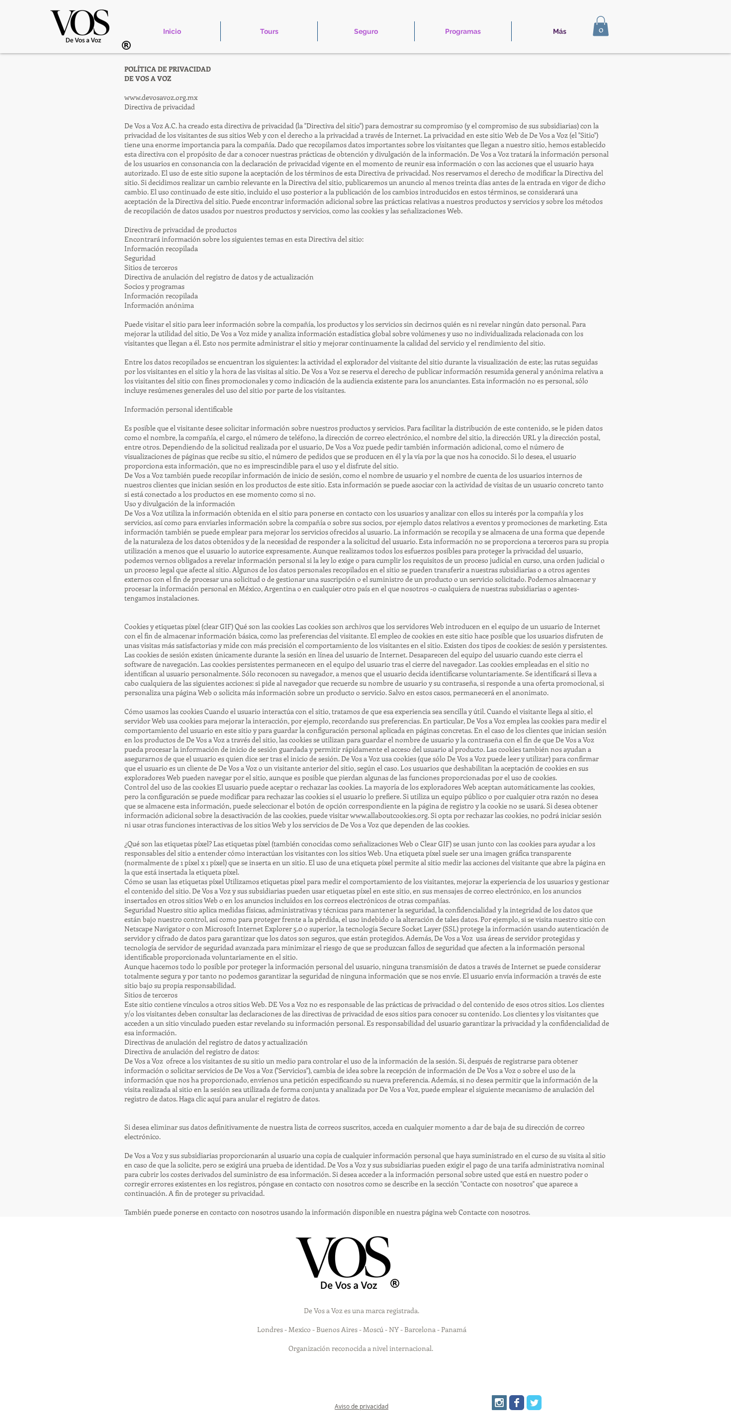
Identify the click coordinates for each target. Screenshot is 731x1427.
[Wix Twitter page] (534, 1402)
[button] (600, 26)
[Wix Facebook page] (516, 1402)
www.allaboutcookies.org (389, 815)
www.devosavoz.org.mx (160, 97)
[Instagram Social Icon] (499, 1402)
